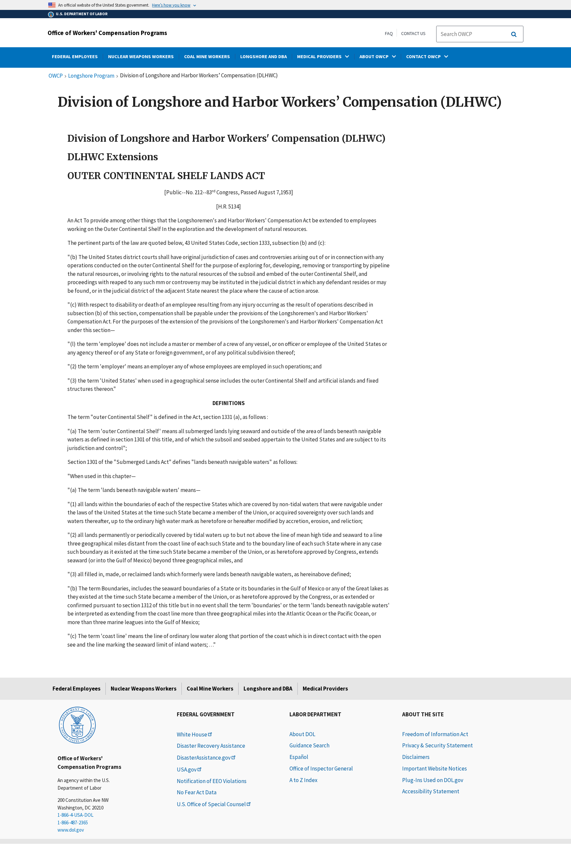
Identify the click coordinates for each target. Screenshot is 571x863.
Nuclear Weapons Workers (143, 688)
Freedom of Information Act (435, 734)
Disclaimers (416, 757)
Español (298, 757)
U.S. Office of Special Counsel (211, 804)
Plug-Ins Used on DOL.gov (432, 780)
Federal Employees (76, 688)
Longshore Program (91, 76)
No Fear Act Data (196, 792)
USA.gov (187, 769)
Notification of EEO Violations (212, 781)
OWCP (56, 76)
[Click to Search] (514, 34)
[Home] (77, 724)
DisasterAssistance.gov (204, 757)
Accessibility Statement (430, 791)
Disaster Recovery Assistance (211, 745)
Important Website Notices (434, 768)
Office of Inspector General (321, 768)
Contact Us (413, 33)
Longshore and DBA (268, 688)
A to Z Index (303, 780)
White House (192, 734)
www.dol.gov (70, 830)
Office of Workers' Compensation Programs (107, 33)
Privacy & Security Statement (437, 745)
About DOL (302, 734)
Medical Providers (325, 688)
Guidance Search (309, 745)
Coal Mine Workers (210, 688)
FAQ (389, 33)
